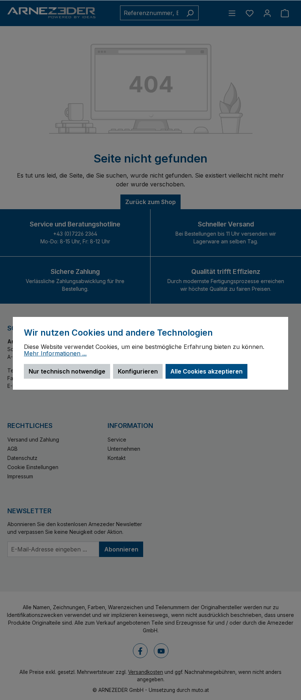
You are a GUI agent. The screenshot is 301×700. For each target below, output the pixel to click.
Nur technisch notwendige (67, 371)
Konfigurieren (138, 371)
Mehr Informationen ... (55, 353)
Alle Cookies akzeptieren (206, 371)
